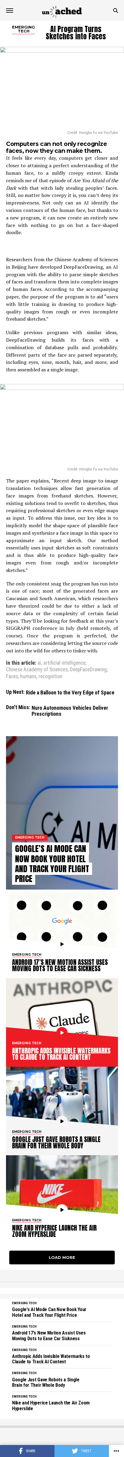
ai (39, 663)
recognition (50, 676)
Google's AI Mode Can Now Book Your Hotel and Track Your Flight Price (49, 1312)
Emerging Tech (24, 1303)
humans (28, 676)
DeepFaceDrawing (88, 670)
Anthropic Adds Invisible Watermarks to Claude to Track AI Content (51, 1359)
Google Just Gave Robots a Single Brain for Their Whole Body (45, 1382)
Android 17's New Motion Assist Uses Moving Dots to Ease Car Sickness (49, 1335)
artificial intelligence (64, 663)
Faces (12, 676)
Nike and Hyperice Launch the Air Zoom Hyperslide (51, 1405)
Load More (62, 1257)
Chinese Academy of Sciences (37, 670)
